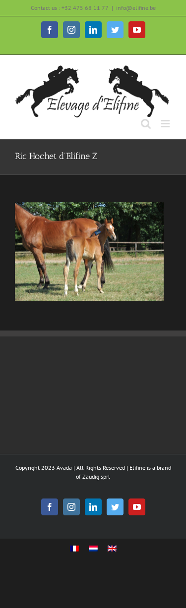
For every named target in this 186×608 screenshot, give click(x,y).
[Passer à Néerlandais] (93, 549)
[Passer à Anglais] (112, 549)
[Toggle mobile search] (146, 123)
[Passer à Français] (74, 549)
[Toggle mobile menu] (166, 123)
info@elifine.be (136, 7)
